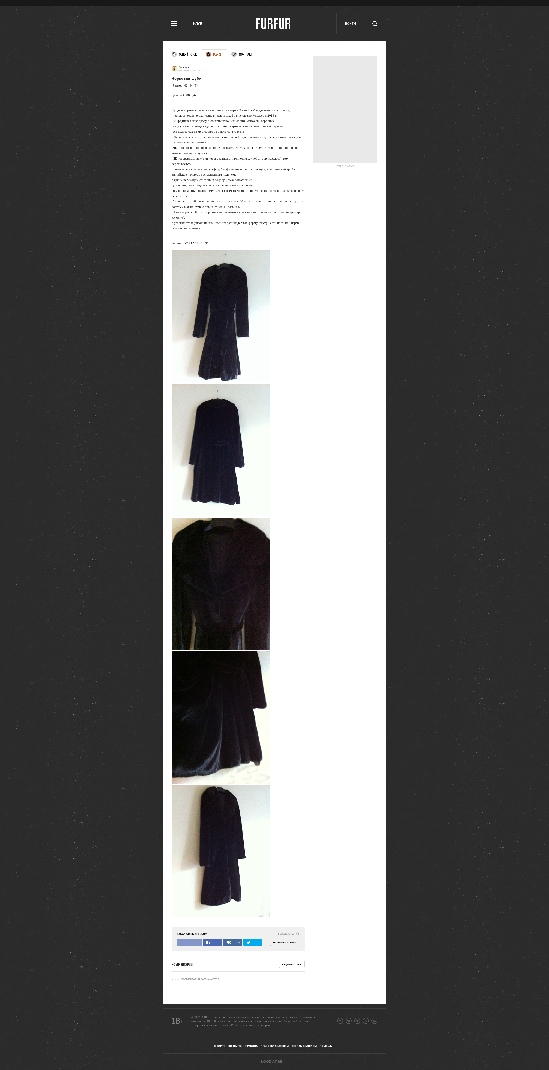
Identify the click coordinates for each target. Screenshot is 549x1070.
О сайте (219, 1046)
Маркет (218, 54)
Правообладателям (275, 1046)
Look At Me (271, 1061)
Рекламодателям (304, 1046)
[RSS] (374, 1021)
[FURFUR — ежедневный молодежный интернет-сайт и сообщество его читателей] (273, 23)
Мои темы (245, 54)
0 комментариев (284, 942)
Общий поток (188, 54)
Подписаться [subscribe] (292, 964)
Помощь (326, 1046)
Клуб (197, 24)
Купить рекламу (345, 166)
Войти (350, 24)
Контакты (235, 1046)
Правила (251, 1046)
